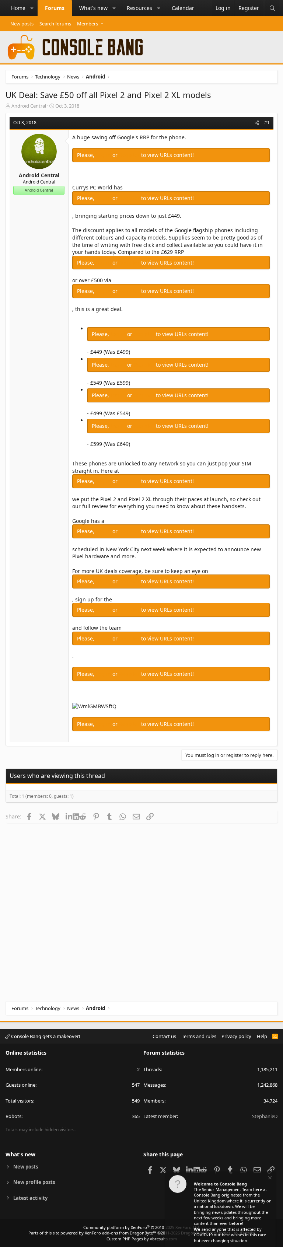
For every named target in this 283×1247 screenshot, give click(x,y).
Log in (104, 154)
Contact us (164, 1036)
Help (262, 1036)
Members (87, 23)
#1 (267, 122)
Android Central (28, 105)
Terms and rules (199, 1036)
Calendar (183, 7)
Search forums (55, 23)
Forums (54, 7)
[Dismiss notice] (269, 1178)
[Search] (272, 8)
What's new (93, 7)
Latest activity (30, 1198)
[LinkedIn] (69, 816)
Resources (139, 7)
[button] (32, 8)
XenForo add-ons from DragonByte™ (120, 1233)
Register (130, 154)
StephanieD (264, 1116)
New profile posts (34, 1182)
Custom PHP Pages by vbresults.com (141, 1238)
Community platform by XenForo (141, 1227)
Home (18, 7)
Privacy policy (236, 1036)
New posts (22, 23)
